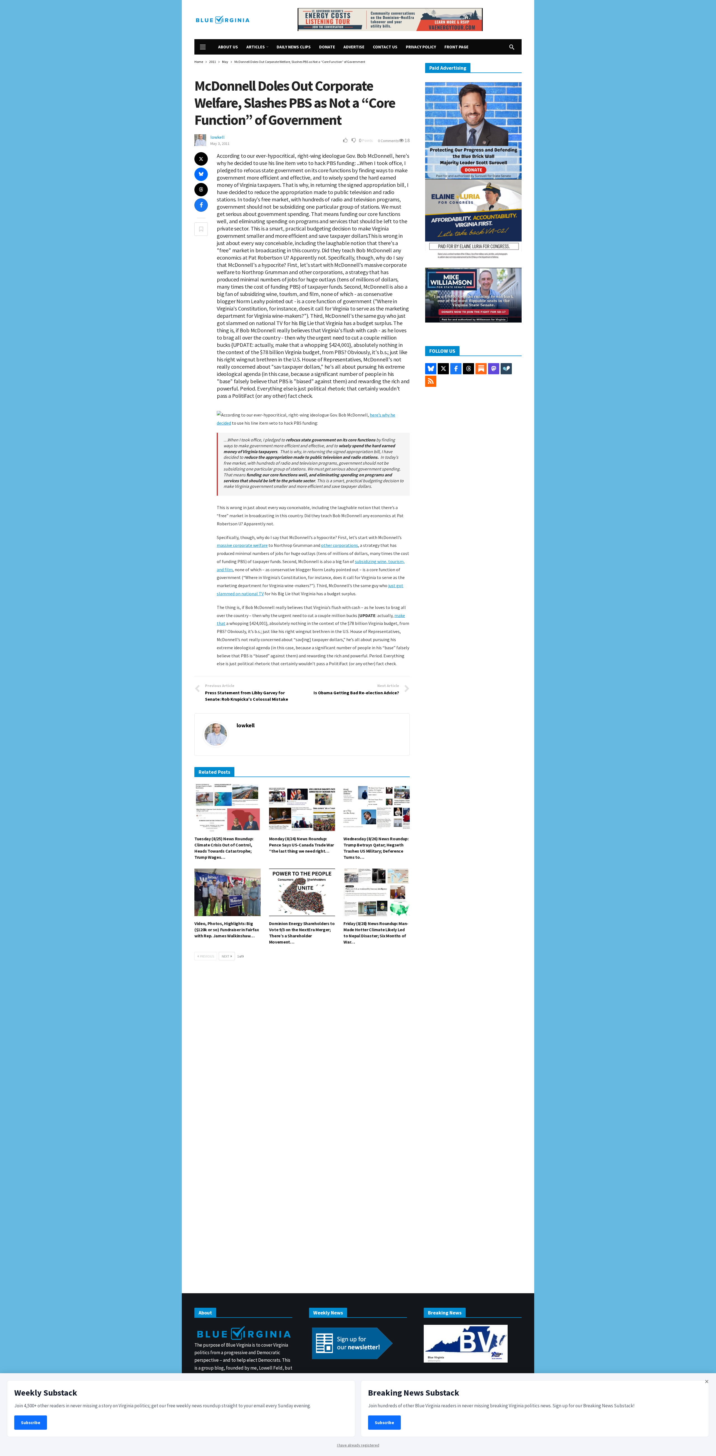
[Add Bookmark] (201, 229)
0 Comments (388, 140)
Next (225, 956)
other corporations (339, 545)
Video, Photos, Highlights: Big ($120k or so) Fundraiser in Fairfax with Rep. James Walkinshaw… (226, 929)
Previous (207, 956)
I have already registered (358, 1445)
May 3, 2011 (220, 143)
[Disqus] (302, 1049)
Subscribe (30, 1422)
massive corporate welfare (242, 545)
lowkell (217, 137)
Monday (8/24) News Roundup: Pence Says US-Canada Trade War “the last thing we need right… (301, 845)
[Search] (512, 47)
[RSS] (430, 381)
